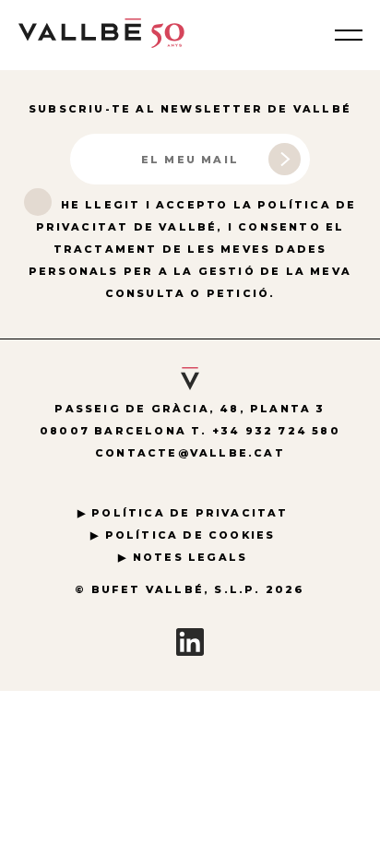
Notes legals (190, 557)
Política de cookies (190, 535)
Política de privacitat (189, 512)
